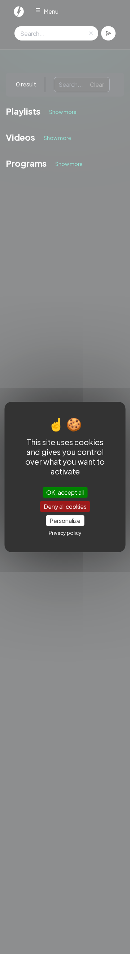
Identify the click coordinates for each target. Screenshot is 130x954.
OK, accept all (65, 492)
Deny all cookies (65, 506)
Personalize (65, 520)
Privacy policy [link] (65, 532)
